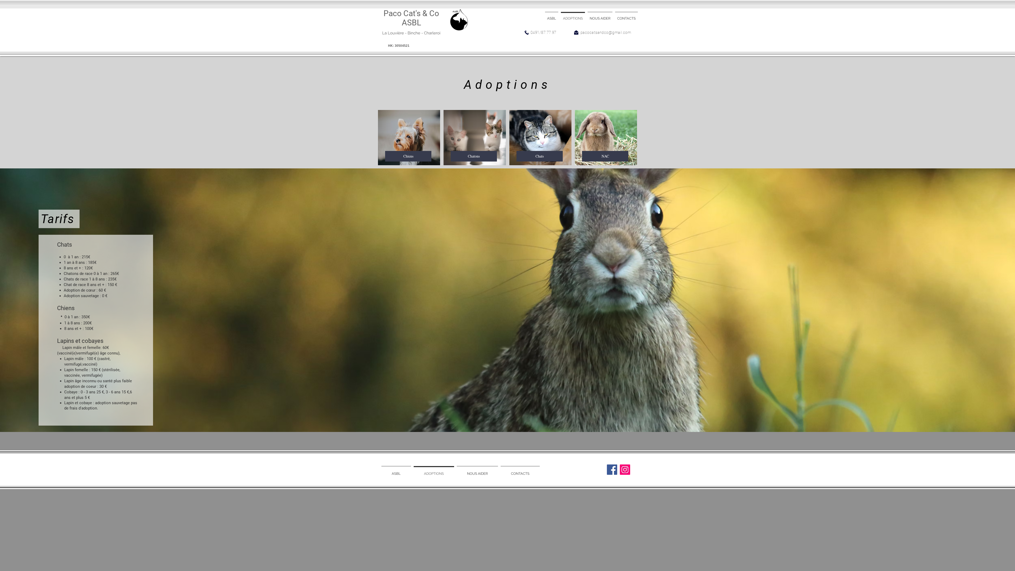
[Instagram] (625, 469)
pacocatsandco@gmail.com (605, 32)
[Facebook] (612, 469)
